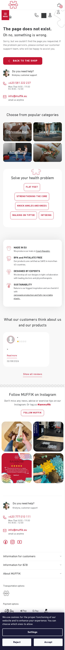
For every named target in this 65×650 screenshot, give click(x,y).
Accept (48, 642)
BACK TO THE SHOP (25, 61)
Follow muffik (32, 413)
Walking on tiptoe (23, 215)
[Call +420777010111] (37, 15)
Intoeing (46, 215)
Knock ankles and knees (32, 206)
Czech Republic (43, 251)
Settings (32, 632)
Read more (12, 356)
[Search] (43, 15)
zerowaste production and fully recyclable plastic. (33, 297)
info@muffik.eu (17, 96)
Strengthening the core (32, 196)
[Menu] (5, 15)
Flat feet (32, 187)
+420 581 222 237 (19, 83)
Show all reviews (32, 374)
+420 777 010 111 (19, 516)
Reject (17, 642)
